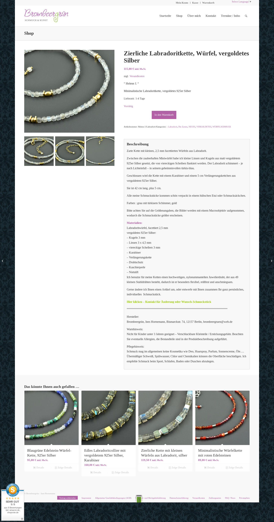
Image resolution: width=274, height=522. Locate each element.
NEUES (192, 127)
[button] (139, 499)
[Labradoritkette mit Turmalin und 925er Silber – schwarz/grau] (271, 261)
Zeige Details (64, 467)
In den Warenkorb (164, 114)
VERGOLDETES (203, 127)
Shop (29, 33)
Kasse (195, 2)
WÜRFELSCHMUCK (221, 127)
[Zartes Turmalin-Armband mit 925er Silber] (3, 261)
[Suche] (246, 15)
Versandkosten (137, 76)
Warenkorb (208, 2)
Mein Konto (182, 2)
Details (40, 467)
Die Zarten (183, 127)
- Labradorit (172, 127)
